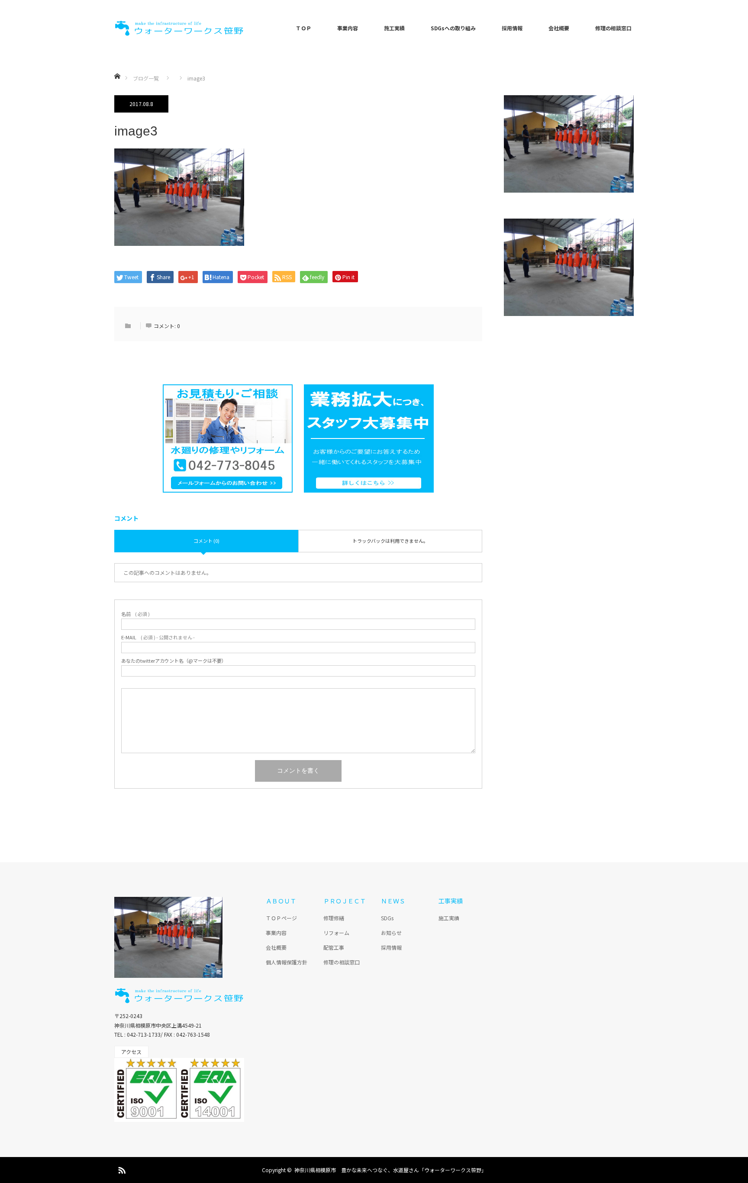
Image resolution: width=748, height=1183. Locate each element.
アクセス (131, 1051)
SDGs (387, 918)
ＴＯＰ (303, 28)
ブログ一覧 (146, 78)
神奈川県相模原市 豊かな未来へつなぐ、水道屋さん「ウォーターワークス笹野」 (390, 1169)
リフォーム (336, 932)
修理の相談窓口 (613, 28)
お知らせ (391, 932)
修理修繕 (333, 918)
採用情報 (512, 28)
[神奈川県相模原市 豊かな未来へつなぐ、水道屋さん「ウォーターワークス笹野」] (179, 28)
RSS (120, 1168)
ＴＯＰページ (281, 918)
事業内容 (347, 28)
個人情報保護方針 (286, 962)
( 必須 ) (135, 614)
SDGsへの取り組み (453, 28)
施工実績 (394, 28)
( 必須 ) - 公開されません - (158, 637)
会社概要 (558, 28)
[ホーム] (117, 66)
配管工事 (333, 947)
